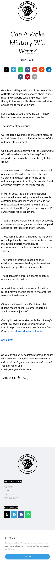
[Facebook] (21, 514)
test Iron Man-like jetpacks (28, 331)
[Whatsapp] (28, 514)
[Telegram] (14, 514)
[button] (6, 69)
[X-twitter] (7, 514)
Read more (7, 339)
